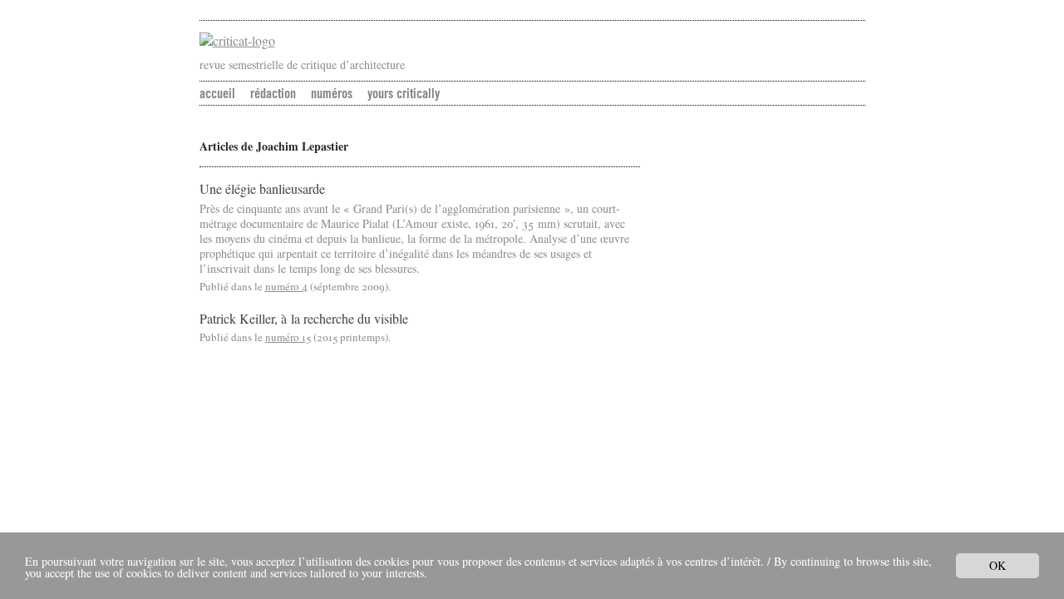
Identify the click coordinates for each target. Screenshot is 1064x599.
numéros (331, 93)
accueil (217, 93)
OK (997, 565)
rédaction (273, 93)
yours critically (403, 93)
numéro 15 (288, 336)
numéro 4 (286, 286)
